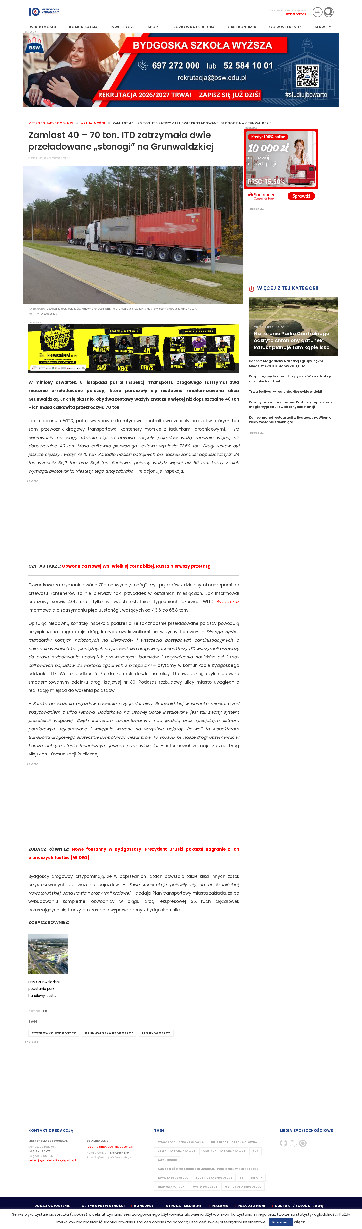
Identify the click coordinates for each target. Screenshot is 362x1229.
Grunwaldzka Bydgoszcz (109, 1033)
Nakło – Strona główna (176, 1151)
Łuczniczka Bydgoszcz (214, 1178)
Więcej (300, 1222)
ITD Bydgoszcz (156, 1033)
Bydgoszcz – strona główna (180, 1142)
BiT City (257, 1178)
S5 (242, 1178)
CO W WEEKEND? (285, 26)
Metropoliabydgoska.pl (51, 123)
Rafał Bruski (167, 1160)
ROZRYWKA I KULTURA (194, 26)
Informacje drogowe (318, 12)
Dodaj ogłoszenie (52, 1205)
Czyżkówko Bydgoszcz (54, 1033)
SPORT (154, 26)
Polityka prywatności (102, 1205)
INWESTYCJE (123, 26)
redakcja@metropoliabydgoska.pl (52, 1160)
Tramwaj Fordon (171, 1187)
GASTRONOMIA (242, 26)
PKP (255, 1151)
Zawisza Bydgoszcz (173, 1178)
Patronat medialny (182, 1205)
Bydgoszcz (296, 14)
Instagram (303, 1143)
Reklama (220, 1205)
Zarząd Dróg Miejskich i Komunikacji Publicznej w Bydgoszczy (207, 1169)
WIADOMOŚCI (43, 26)
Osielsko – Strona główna (224, 1151)
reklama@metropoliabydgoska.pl (110, 1147)
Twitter (293, 1143)
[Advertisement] (131, 517)
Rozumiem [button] (281, 1222)
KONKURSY (144, 1205)
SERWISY (323, 26)
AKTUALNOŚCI (93, 123)
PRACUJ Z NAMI (251, 1205)
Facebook (283, 1143)
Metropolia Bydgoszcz (243, 1187)
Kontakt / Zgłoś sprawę (299, 1205)
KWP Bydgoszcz (204, 1187)
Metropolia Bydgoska (44, 11)
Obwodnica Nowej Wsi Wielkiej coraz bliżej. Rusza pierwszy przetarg (136, 566)
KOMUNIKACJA (83, 26)
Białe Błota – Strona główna (234, 1142)
